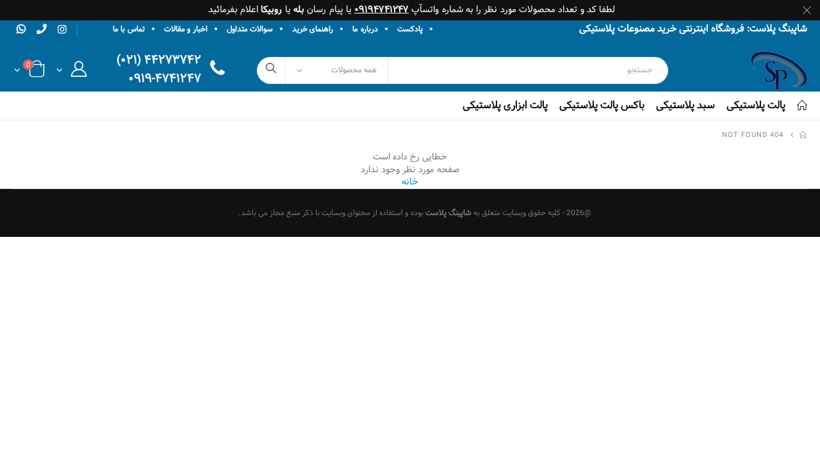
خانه (410, 182)
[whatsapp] (21, 28)
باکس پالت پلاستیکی (601, 105)
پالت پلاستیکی (755, 105)
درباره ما (364, 29)
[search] (271, 70)
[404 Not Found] (803, 135)
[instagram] (62, 30)
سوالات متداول (250, 29)
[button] (71, 72)
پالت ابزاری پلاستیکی (505, 105)
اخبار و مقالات (186, 29)
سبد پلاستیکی (685, 105)
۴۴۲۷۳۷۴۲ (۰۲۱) (159, 61)
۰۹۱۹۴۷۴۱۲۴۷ (381, 10)
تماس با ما (129, 29)
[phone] (41, 28)
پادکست (410, 29)
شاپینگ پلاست (448, 213)
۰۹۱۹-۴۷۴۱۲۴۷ (164, 79)
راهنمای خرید (312, 29)
